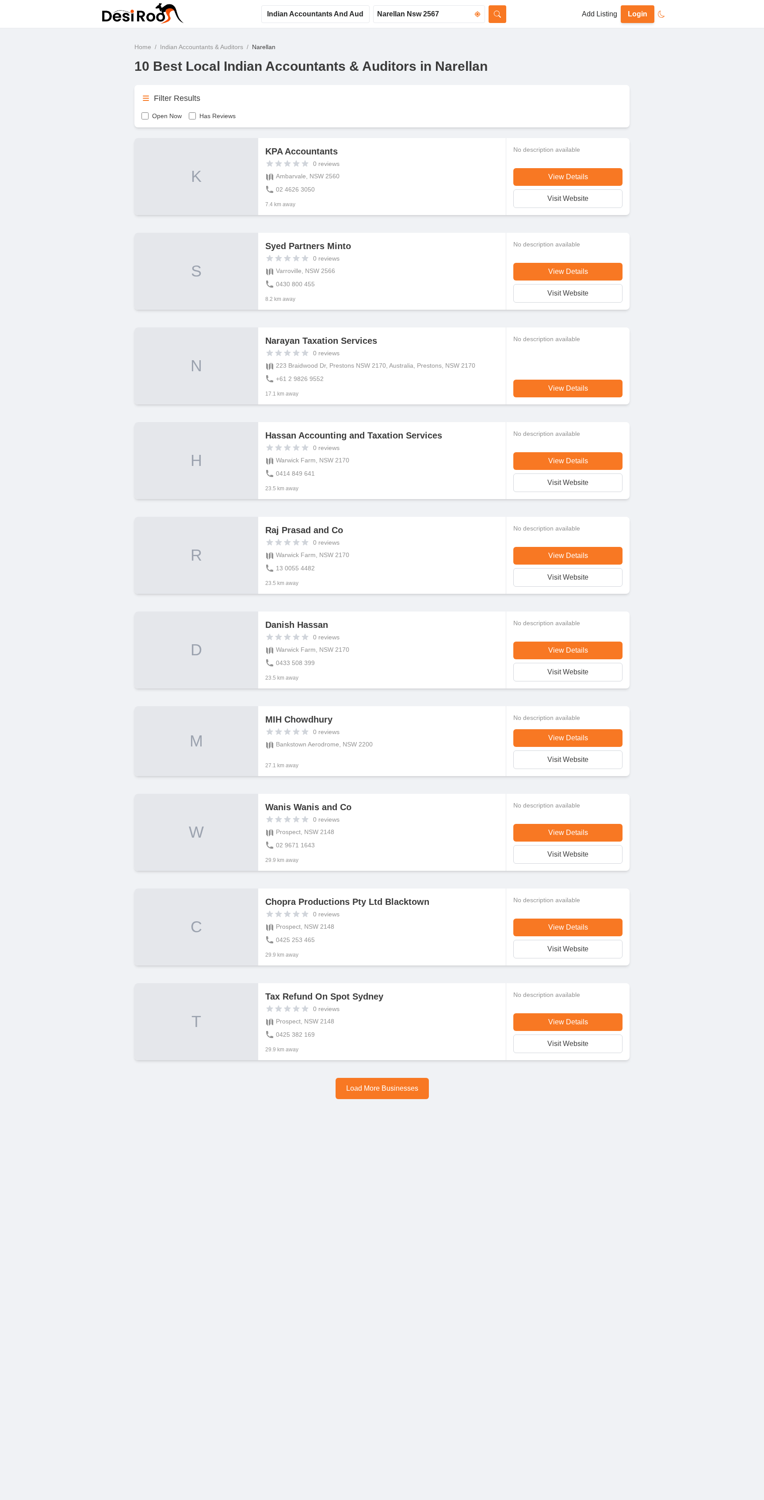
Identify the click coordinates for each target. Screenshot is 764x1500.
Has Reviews (217, 115)
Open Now (167, 115)
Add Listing (599, 14)
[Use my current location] (477, 14)
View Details (568, 177)
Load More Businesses (382, 1088)
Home (142, 46)
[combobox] (315, 14)
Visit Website (567, 198)
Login (637, 14)
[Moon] (661, 14)
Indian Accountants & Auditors (201, 46)
